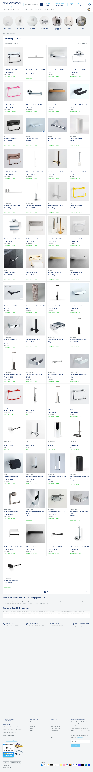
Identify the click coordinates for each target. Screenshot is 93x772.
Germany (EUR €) (14, 762)
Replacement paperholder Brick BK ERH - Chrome (35, 512)
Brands (32, 721)
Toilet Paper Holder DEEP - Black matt (78, 104)
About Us (32, 726)
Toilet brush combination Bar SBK (55, 305)
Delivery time (7, 76)
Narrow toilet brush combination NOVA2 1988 (57, 408)
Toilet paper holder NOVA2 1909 (11, 511)
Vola (5, 67)
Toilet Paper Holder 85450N (10, 305)
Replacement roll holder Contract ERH (34, 476)
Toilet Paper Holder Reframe (54, 104)
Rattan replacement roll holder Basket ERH (35, 305)
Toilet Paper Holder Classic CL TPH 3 (78, 69)
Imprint (52, 737)
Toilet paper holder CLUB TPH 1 (55, 546)
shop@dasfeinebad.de (11, 740)
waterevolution (73, 102)
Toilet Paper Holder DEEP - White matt (78, 374)
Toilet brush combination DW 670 (33, 205)
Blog (31, 730)
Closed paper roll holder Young (11, 476)
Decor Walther (29, 67)
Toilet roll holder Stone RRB (76, 138)
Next (85, 591)
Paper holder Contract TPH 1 (76, 305)
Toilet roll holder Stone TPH (10, 443)
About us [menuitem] (53, 9)
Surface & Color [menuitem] (33, 9)
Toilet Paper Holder (11, 33)
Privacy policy (54, 732)
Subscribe (75, 745)
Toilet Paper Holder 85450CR (54, 138)
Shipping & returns (55, 726)
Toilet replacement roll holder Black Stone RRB (79, 477)
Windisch (28, 136)
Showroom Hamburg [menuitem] (45, 9)
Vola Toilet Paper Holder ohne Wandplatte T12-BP (79, 408)
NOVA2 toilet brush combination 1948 (12, 374)
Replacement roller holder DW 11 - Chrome (79, 171)
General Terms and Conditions (58, 724)
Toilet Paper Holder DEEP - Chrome (34, 374)
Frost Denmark (51, 237)
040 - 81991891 (9, 738)
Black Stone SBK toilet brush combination (79, 339)
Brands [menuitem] (25, 9)
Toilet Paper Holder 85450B (32, 138)
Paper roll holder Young (9, 272)
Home (4, 33)
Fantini (5, 270)
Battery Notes (54, 735)
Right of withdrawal (55, 728)
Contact (32, 728)
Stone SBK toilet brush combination (34, 408)
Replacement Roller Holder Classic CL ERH (79, 546)
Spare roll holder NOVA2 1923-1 (54, 238)
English (4, 762)
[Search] (41, 4)
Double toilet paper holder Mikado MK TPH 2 (35, 70)
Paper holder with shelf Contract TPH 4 (56, 511)
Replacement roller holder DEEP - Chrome (57, 476)
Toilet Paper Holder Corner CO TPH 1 (56, 69)
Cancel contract (54, 730)
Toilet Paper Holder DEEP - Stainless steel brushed (79, 512)
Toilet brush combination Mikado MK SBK (35, 171)
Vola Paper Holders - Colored (10, 104)
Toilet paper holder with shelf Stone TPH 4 (13, 546)
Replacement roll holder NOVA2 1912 (78, 443)
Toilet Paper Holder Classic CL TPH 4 (12, 238)
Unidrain (50, 102)
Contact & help (54, 721)
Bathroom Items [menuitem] (7, 9)
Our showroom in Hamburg (36, 724)
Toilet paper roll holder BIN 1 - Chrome (56, 443)
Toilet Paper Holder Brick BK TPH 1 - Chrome (12, 340)
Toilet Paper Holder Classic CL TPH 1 (34, 104)
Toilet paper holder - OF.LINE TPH (55, 374)
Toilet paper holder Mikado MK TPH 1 (12, 205)
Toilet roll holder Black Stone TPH (11, 580)
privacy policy (80, 737)
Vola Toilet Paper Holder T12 (10, 69)
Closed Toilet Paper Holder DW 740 (55, 339)
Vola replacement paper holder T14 (55, 171)
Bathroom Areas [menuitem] (17, 9)
